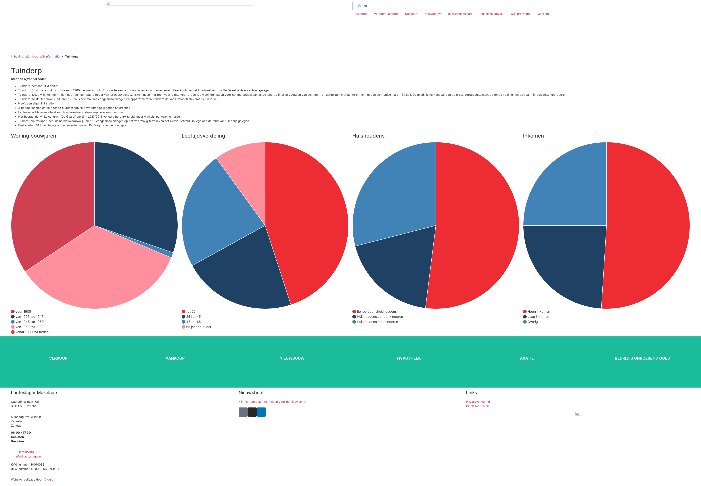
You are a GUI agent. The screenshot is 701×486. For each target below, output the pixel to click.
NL (363, 6)
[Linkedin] (261, 412)
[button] (14, 62)
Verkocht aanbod (386, 14)
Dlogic (48, 479)
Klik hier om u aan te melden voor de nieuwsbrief (272, 401)
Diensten (411, 14)
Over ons (544, 14)
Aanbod (361, 14)
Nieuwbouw (432, 14)
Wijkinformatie (520, 14)
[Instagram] (252, 412)
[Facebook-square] (243, 412)
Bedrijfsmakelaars (460, 14)
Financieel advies (491, 14)
